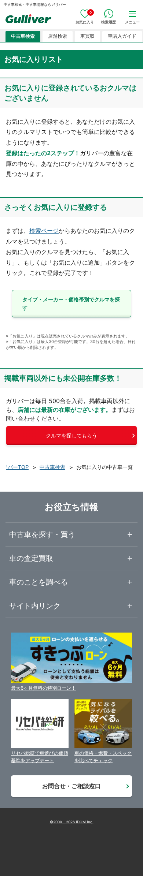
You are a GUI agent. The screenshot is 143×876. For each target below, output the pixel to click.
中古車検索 (23, 36)
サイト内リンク (34, 605)
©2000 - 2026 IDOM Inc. (72, 822)
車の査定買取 (31, 558)
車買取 (87, 36)
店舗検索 (57, 36)
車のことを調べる (38, 582)
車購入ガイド (122, 36)
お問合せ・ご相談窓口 (71, 786)
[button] (71, 303)
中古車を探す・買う (42, 534)
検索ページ (44, 230)
